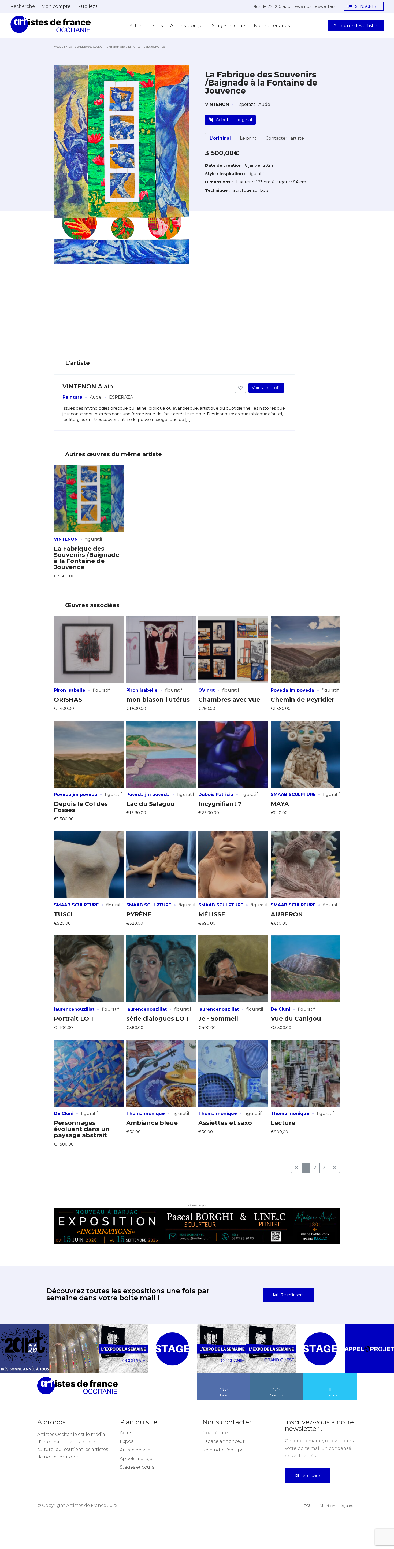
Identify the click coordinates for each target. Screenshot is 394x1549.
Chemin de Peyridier (302, 699)
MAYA (280, 803)
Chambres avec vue (229, 699)
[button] (22, 6)
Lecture (283, 1122)
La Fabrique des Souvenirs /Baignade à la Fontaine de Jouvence (86, 558)
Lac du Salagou (150, 803)
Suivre (277, 1375)
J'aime (223, 1375)
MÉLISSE (211, 914)
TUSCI (63, 914)
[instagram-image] (24, 1348)
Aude (96, 397)
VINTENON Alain (87, 386)
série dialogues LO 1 (157, 1018)
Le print (248, 138)
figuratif (93, 539)
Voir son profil (266, 387)
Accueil (59, 47)
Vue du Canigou (296, 1018)
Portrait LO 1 (73, 1018)
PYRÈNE (139, 914)
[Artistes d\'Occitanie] (50, 24)
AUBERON (287, 914)
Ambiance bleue (152, 1122)
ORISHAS (68, 699)
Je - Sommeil (218, 1018)
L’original (220, 138)
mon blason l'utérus (158, 699)
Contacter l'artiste (285, 138)
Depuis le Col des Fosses (81, 807)
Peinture (72, 397)
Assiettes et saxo (225, 1122)
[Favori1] (240, 388)
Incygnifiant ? (220, 803)
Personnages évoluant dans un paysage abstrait (82, 1129)
